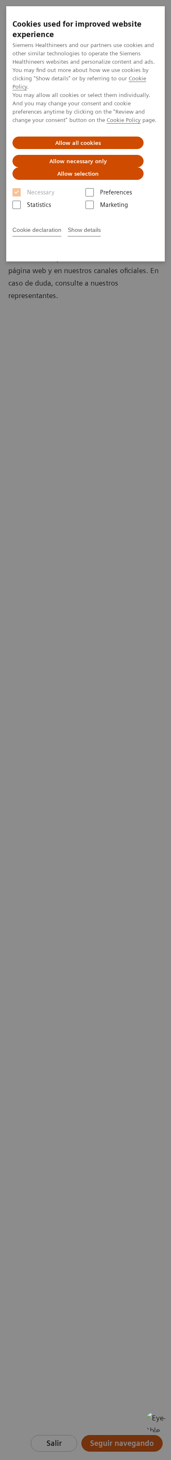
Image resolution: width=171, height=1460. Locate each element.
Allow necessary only (78, 161)
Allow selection (78, 173)
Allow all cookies (78, 142)
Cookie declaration (36, 229)
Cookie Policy (124, 120)
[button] (155, 1422)
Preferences (116, 192)
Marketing (114, 205)
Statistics (39, 205)
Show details (84, 229)
